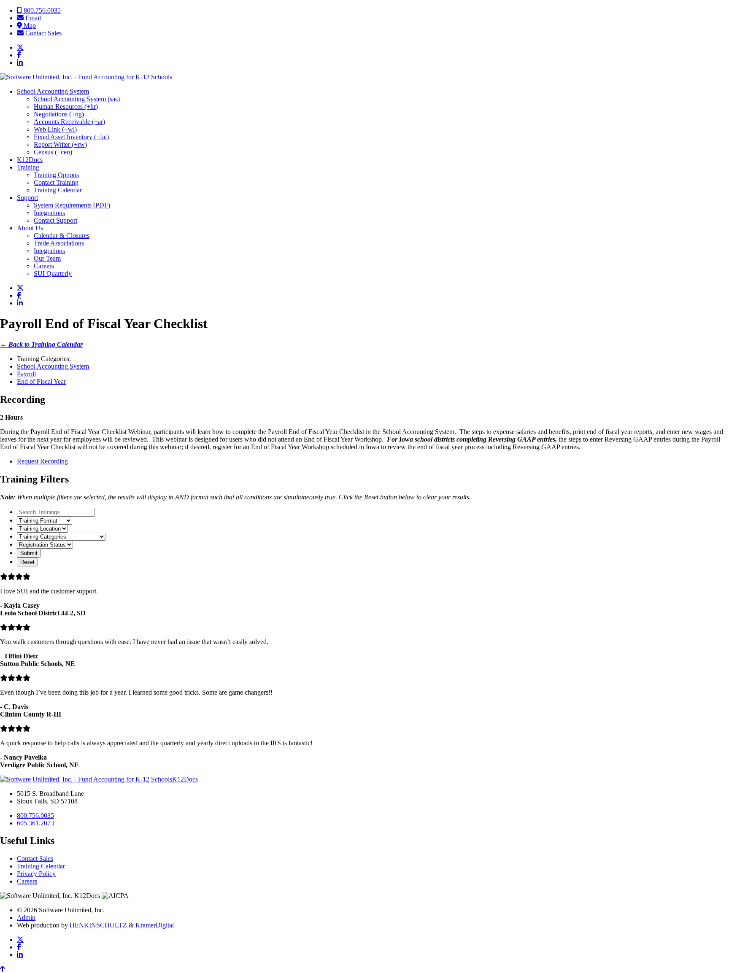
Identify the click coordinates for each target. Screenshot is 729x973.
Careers (44, 266)
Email (32, 18)
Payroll (26, 373)
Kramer (154, 925)
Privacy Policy (36, 873)
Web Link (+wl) (55, 129)
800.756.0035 (41, 10)
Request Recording (42, 461)
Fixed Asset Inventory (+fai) (71, 136)
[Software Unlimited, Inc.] (86, 77)
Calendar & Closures (61, 235)
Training (28, 167)
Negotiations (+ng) (59, 114)
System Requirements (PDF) (72, 205)
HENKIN (98, 925)
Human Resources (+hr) (66, 106)
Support (27, 197)
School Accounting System (53, 91)
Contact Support (55, 220)
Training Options (56, 174)
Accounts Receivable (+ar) (69, 121)
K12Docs (30, 159)
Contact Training (56, 182)
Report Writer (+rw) (60, 144)
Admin (26, 917)
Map (29, 25)
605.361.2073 (35, 823)
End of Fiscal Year (41, 381)
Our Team (47, 258)
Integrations (49, 212)
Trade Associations (59, 243)
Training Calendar (58, 190)
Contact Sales (43, 33)
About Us (30, 228)
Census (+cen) (53, 152)
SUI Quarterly (53, 273)
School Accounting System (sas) (77, 98)
